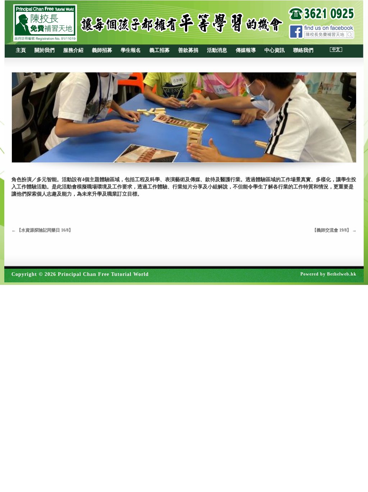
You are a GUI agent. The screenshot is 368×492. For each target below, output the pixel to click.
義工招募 (160, 50)
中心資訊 (274, 50)
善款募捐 (188, 50)
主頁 (21, 50)
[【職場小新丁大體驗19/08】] (184, 117)
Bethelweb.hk (341, 274)
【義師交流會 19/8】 (334, 230)
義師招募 (102, 50)
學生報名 (131, 50)
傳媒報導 (246, 50)
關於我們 (44, 50)
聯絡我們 (303, 50)
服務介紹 (73, 50)
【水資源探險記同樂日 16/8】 (42, 230)
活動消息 (217, 50)
